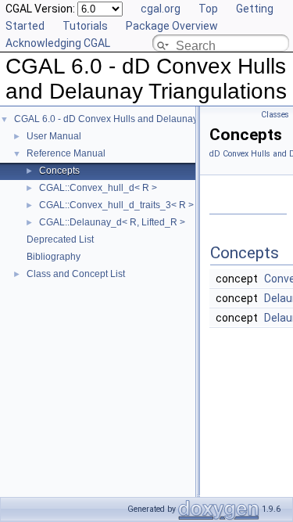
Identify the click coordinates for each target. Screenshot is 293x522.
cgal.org (160, 8)
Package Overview (172, 26)
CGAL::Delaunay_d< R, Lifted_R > (112, 222)
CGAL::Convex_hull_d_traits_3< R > (116, 205)
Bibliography (53, 256)
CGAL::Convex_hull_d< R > (98, 187)
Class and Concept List (76, 273)
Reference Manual (66, 153)
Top (208, 8)
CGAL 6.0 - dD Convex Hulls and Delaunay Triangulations (137, 118)
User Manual (54, 136)
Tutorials (85, 26)
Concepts (59, 170)
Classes (275, 115)
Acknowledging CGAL (57, 43)
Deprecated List (60, 239)
